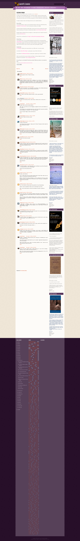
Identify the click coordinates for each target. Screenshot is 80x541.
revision (37, 346)
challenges (30, 445)
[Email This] (17, 64)
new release (32, 457)
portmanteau (31, 524)
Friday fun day (20, 381)
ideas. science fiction (35, 511)
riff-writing (37, 434)
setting (31, 363)
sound (37, 388)
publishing (35, 376)
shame (36, 528)
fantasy (36, 373)
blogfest (36, 352)
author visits (30, 492)
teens (29, 437)
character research (31, 495)
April (19, 402)
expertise (30, 506)
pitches (37, 523)
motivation (33, 387)
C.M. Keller (30, 439)
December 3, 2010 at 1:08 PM (31, 103)
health (31, 511)
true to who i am (22, 33)
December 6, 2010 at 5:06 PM (30, 222)
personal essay (30, 522)
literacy (33, 515)
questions (33, 388)
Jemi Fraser (22, 164)
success (33, 436)
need (31, 520)
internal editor (36, 513)
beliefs (38, 492)
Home (19, 7)
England (30, 440)
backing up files (34, 492)
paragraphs (30, 459)
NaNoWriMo (30, 441)
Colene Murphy (22, 115)
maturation (30, 455)
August (19, 395)
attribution (33, 491)
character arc (35, 379)
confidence (30, 447)
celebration (36, 426)
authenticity (36, 491)
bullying (32, 494)
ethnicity (33, 505)
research (30, 353)
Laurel (21, 172)
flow (37, 429)
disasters (33, 449)
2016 (18, 348)
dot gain (29, 503)
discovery (37, 502)
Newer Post (18, 68)
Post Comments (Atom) (23, 270)
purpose (35, 526)
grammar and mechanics (33, 358)
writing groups (33, 419)
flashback (30, 509)
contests (30, 359)
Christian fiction (36, 377)
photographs (34, 523)
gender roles (34, 510)
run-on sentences (31, 435)
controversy (30, 500)
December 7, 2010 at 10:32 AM (31, 247)
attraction (37, 424)
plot (36, 350)
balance (21, 62)
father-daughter (34, 507)
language (37, 514)
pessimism (37, 522)
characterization (32, 341)
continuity (38, 499)
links (27, 62)
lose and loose (33, 516)
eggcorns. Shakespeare (36, 503)
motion (30, 519)
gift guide (34, 451)
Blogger (46, 538)
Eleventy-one (30, 378)
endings (30, 429)
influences (30, 376)
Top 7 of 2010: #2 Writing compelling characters (23, 365)
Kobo (50, 161)
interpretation (30, 514)
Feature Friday (21, 13)
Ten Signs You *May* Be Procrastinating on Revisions (35, 36)
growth (29, 511)
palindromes (36, 521)
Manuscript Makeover (35, 440)
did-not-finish (33, 502)
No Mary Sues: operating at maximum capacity (23, 379)
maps (37, 516)
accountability (36, 423)
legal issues (30, 515)
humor (29, 374)
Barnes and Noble (58, 247)
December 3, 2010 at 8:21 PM (30, 142)
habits (30, 452)
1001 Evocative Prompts (33, 360)
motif (38, 518)
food (34, 509)
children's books (37, 445)
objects (30, 521)
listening (30, 454)
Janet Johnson (22, 222)
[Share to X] (19, 64)
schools (33, 528)
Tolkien (33, 423)
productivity (30, 354)
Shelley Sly (22, 202)
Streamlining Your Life (31, 442)
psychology (30, 380)
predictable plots (33, 525)
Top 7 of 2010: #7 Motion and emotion (23, 375)
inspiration (35, 359)
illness (29, 512)
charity (33, 445)
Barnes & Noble (51, 81)
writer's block (32, 366)
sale (31, 528)
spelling (34, 417)
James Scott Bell (33, 421)
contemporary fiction (36, 427)
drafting (38, 362)
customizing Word (35, 448)
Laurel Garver (22, 103)
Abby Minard (22, 149)
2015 (18, 350)
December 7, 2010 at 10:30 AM (31, 236)
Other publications (27, 7)
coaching (37, 495)
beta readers (35, 493)
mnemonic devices (35, 432)
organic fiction (35, 458)
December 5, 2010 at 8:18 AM (27, 183)
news (36, 382)
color (32, 446)
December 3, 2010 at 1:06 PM (29, 98)
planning (30, 383)
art (33, 444)
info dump (36, 512)
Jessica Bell (35, 378)
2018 (18, 345)
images (38, 430)
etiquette (37, 505)
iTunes (50, 335)
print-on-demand (31, 526)
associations (33, 424)
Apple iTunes (51, 80)
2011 (18, 357)
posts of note (30, 62)
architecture (30, 491)
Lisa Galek (22, 136)
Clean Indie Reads (36, 361)
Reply (21, 76)
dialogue (37, 365)
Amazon (50, 79)
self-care (37, 369)
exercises (30, 450)
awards (30, 368)
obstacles (30, 458)
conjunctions (30, 499)
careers (34, 494)
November (19, 390)
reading (31, 375)
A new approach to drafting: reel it (22, 385)
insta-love (31, 431)
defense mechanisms (33, 501)
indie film (30, 453)
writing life (31, 342)
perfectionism (36, 459)
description (36, 371)
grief (37, 389)
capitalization (30, 426)
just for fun (33, 345)
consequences (34, 499)
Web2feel (35, 539)
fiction (30, 508)
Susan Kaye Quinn (23, 156)
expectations (33, 429)
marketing (30, 357)
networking (31, 382)
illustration (33, 512)
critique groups (36, 363)
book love (35, 425)
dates (29, 449)
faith (29, 356)
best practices (31, 493)
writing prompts (31, 352)
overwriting (37, 374)
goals (35, 389)
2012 (18, 355)
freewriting (37, 450)
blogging (24, 62)
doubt (32, 503)
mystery (36, 456)
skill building (36, 435)
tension (29, 384)
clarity (32, 427)
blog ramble (35, 356)
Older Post (46, 68)
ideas (29, 349)
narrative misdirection (31, 433)
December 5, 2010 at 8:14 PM (29, 202)
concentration (32, 497)
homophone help (31, 369)
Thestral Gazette (31, 371)
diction (37, 428)
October (19, 392)
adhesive (33, 443)
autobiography (36, 385)
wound (29, 419)
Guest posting (47, 7)
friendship (30, 430)
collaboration (30, 496)
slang (38, 528)
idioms (35, 430)
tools (36, 357)
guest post (36, 344)
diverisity (37, 449)
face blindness (37, 506)
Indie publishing (32, 362)
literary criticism (35, 454)
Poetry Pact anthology (35, 441)
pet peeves (30, 523)
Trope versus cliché (20, 377)
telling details (32, 418)
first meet (37, 508)
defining (38, 501)
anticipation (30, 444)
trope (33, 384)
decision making (31, 373)
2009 (18, 409)
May (19, 400)
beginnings (30, 425)
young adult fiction (35, 347)
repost (33, 383)
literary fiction (36, 515)
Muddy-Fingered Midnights (33, 370)
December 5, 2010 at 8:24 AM (27, 192)
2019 (18, 343)
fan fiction (30, 507)
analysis (37, 443)
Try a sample (33, 7)
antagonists (30, 379)
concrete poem (30, 498)
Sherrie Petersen (23, 142)
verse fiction (36, 437)
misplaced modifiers (31, 456)
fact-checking (33, 450)
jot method (34, 514)
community (33, 381)
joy (34, 431)
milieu (37, 455)
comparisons (34, 496)
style (37, 417)
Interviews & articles (40, 7)
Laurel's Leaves (24, 3)
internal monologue (35, 453)
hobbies (33, 452)
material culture (30, 517)
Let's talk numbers (20, 383)
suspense (36, 436)
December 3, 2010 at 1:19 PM (30, 115)
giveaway (35, 368)
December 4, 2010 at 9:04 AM (31, 156)
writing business (31, 389)
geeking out (30, 451)
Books (22, 7)
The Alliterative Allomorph (25, 53)
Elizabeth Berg (36, 439)
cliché (35, 386)
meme (34, 455)
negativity (34, 520)
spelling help (30, 372)
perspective (32, 434)
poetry (30, 346)
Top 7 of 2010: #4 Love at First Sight (23, 369)
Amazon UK (51, 204)
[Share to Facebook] (20, 64)
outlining (33, 521)
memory (33, 518)
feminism (38, 507)
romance (36, 383)
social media (30, 417)
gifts (32, 430)
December (19, 360)
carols (37, 494)
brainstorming (30, 377)
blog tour (36, 375)
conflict (33, 365)
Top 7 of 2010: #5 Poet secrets (22, 371)
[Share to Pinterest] (21, 64)
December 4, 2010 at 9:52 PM (29, 164)
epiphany (30, 505)
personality (34, 522)
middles (36, 518)
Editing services (53, 7)
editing (36, 354)
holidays (38, 381)
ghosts (37, 510)
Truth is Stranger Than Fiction (30, 57)
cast (33, 426)
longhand (30, 516)
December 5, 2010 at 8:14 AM (27, 172)
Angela (21, 73)
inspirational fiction (31, 513)
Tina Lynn (21, 86)
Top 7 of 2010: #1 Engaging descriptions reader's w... (23, 362)
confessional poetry (35, 498)
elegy (30, 504)
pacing (29, 388)
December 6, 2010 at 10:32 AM (30, 209)
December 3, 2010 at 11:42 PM (29, 149)
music (37, 387)
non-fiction (36, 457)
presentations (37, 525)
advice (29, 424)
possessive (35, 524)
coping (30, 428)
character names (31, 386)
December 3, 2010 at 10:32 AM (27, 73)
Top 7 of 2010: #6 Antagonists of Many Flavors (23, 373)
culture (34, 500)
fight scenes (33, 508)
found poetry (37, 509)
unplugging (36, 418)
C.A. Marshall (19, 48)
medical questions (36, 517)
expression (33, 506)
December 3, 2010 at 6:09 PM (28, 136)
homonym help (37, 452)
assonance (36, 444)
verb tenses (32, 437)
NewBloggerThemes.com (45, 539)
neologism (38, 520)
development (33, 428)
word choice (30, 438)
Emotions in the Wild (34, 420)
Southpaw (21, 229)
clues (30, 446)
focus (32, 509)
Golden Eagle (22, 121)
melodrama (30, 518)
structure (30, 436)
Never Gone (35, 367)
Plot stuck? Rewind (20, 388)
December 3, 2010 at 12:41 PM (29, 86)
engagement (33, 504)
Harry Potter (35, 353)
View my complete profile (55, 32)
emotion (30, 355)
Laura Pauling (22, 209)
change (29, 427)
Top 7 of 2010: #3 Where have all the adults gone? (23, 367)
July (18, 397)
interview (33, 374)
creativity (33, 349)
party (33, 459)
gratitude (38, 451)
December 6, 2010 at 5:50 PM (28, 229)
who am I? (35, 355)
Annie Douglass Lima (35, 438)
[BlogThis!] (18, 64)
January (19, 407)
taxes (29, 418)
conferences (36, 446)
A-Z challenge (34, 348)
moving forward (34, 519)
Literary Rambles (19, 41)
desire (30, 502)
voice (34, 380)
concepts (37, 497)
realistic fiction (33, 527)
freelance (30, 510)
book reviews (32, 364)
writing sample (36, 372)
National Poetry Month (33, 351)
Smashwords (51, 82)
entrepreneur (36, 504)
